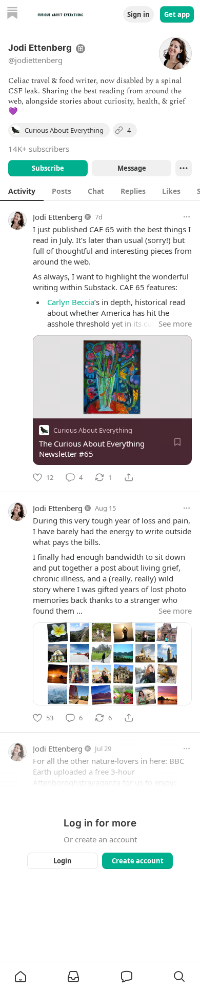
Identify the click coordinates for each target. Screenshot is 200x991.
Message (131, 168)
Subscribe (48, 168)
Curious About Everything (92, 430)
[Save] (177, 442)
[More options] (186, 217)
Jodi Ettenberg (58, 217)
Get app (177, 14)
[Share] (128, 477)
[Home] (12, 14)
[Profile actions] (183, 168)
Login (62, 860)
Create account (138, 860)
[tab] (22, 190)
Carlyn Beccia (70, 302)
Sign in (138, 14)
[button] (20, 976)
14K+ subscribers (38, 149)
